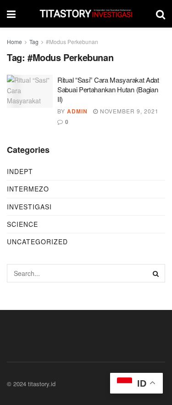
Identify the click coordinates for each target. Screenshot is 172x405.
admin (77, 111)
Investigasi (29, 206)
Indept (20, 171)
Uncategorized (37, 241)
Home (14, 41)
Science (22, 224)
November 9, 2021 (128, 111)
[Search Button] (156, 273)
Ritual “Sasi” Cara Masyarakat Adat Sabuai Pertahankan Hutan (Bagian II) (108, 89)
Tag (34, 41)
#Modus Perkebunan (72, 41)
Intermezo (28, 188)
